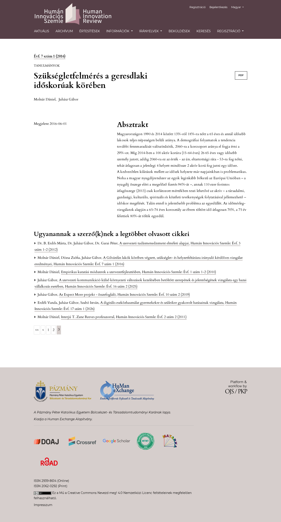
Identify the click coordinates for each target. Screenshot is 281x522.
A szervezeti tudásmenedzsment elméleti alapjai (154, 243)
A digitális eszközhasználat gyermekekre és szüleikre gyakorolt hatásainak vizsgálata (162, 302)
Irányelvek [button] (149, 31)
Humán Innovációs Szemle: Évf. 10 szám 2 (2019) (153, 294)
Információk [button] (118, 31)
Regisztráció (197, 7)
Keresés (203, 31)
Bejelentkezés (218, 7)
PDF (241, 75)
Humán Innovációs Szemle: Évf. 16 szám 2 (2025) (101, 286)
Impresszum (43, 505)
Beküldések (179, 31)
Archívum (64, 31)
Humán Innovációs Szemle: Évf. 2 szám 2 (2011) (151, 317)
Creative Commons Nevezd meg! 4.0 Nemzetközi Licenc (110, 493)
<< (37, 329)
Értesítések (89, 31)
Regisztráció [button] (229, 31)
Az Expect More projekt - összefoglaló (88, 294)
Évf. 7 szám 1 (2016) (49, 56)
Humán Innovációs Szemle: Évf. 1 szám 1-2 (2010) (179, 272)
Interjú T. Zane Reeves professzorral (88, 317)
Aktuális (41, 31)
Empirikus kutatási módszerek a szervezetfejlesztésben (101, 272)
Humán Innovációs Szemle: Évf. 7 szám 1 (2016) (89, 264)
